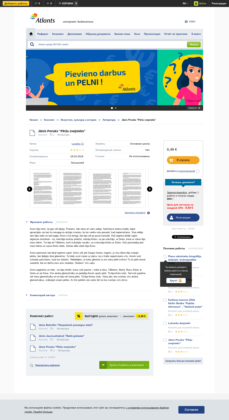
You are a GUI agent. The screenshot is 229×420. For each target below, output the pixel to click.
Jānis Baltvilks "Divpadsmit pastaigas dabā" (66, 325)
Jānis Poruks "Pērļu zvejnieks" (139, 120)
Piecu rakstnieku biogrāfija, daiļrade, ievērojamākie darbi (185, 260)
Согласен (191, 409)
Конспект (42, 135)
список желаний (187, 171)
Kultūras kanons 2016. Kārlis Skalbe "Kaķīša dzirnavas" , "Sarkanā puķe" (185, 303)
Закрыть (192, 108)
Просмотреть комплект (47, 365)
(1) (78, 143)
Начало (34, 120)
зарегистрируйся (177, 192)
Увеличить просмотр (135, 212)
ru (184, 3)
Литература (63, 135)
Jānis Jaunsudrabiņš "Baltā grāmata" (61, 335)
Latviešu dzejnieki (179, 323)
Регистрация (219, 3)
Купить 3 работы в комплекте (127, 365)
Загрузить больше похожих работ (183, 361)
